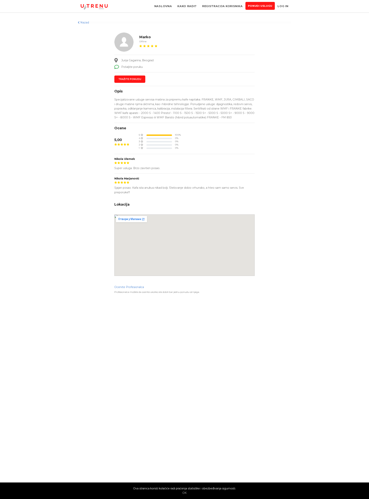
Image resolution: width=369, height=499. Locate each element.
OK (184, 493)
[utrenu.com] (94, 6)
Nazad (84, 22)
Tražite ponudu (129, 79)
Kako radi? (187, 6)
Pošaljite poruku (132, 67)
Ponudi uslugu (260, 5)
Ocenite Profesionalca (129, 287)
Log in (283, 6)
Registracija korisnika (222, 6)
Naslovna (163, 6)
